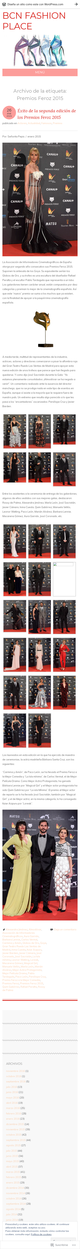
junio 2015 (12, 1155)
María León (27, 966)
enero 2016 (13, 1118)
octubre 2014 (13, 1198)
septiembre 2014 (16, 1203)
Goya (43, 942)
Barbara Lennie (11, 939)
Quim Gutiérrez (10, 986)
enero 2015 (13, 1182)
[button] (14, 432)
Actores (22, 123)
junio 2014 (12, 1219)
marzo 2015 (13, 1171)
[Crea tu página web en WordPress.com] (40, 4)
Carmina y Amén (11, 942)
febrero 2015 (13, 1177)
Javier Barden (10, 953)
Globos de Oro (31, 942)
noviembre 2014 (15, 1193)
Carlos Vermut (29, 939)
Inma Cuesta (19, 949)
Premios (57, 123)
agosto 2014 (13, 1209)
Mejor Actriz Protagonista (27, 969)
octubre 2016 (13, 1076)
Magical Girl (30, 963)
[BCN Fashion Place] (40, 66)
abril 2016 (12, 1102)
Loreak (34, 959)
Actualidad (34, 123)
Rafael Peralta (28, 986)
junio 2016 (12, 1092)
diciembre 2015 (15, 1124)
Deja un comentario (65, 929)
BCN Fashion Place (34, 21)
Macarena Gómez (12, 963)
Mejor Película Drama (14, 973)
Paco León (21, 976)
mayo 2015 (12, 1161)
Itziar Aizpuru (34, 949)
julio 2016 (11, 1086)
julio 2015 (11, 1150)
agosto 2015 (13, 1145)
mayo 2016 (12, 1097)
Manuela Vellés (11, 966)
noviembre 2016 (15, 1070)
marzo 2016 (13, 1108)
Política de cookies (41, 1234)
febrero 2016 (13, 1113)
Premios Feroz (10, 983)
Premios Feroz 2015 (31, 983)
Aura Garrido (31, 936)
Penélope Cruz (37, 976)
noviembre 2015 (15, 1129)
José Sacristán (23, 956)
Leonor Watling (20, 959)
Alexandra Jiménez (17, 929)
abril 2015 (12, 1166)
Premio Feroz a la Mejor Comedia (21, 979)
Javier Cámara (27, 953)
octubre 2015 (13, 1134)
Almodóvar (35, 929)
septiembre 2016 (16, 1081)
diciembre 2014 (15, 1187)
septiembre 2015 (16, 1140)
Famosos (46, 123)
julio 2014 (11, 1214)
